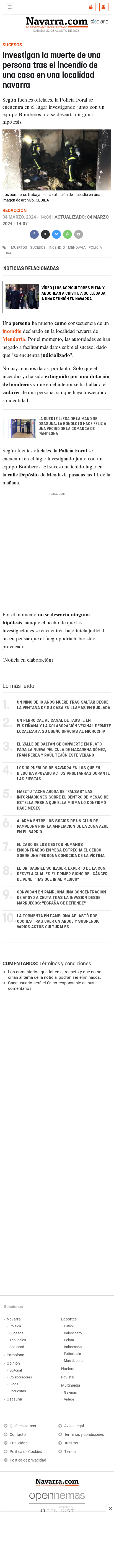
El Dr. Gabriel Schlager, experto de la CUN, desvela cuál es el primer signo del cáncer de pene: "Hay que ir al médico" (62, 874)
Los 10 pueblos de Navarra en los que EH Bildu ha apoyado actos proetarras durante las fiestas (63, 773)
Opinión (13, 1363)
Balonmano (73, 1347)
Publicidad (19, 1443)
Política (15, 1326)
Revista (67, 1377)
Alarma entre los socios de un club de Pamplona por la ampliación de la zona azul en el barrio (62, 826)
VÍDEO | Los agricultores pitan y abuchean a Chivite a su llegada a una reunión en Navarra (73, 293)
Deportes (69, 1319)
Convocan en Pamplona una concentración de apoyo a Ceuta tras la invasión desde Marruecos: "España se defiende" (61, 897)
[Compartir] (34, 233)
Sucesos (16, 1333)
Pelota (69, 1340)
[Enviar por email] (78, 233)
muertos (19, 247)
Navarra (14, 1319)
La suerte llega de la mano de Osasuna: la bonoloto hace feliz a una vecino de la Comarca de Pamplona (72, 426)
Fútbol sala (72, 1354)
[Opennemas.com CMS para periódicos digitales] (57, 1501)
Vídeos (69, 1399)
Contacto (18, 1434)
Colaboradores (20, 1377)
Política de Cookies (26, 1451)
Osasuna (14, 1399)
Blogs (13, 1384)
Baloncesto (73, 1333)
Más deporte (74, 1361)
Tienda (70, 1451)
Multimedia (70, 1385)
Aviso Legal (74, 1426)
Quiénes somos (23, 1426)
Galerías (70, 1392)
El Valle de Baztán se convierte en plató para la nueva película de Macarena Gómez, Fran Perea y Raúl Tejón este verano (61, 749)
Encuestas (17, 1391)
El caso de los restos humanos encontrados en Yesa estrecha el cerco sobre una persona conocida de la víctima (61, 850)
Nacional (68, 1369)
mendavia (77, 247)
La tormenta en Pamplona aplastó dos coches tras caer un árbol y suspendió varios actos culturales (58, 921)
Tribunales (17, 1340)
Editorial (15, 1370)
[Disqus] (55, 1071)
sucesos (38, 247)
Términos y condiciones (65, 963)
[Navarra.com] (56, 22)
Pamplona (15, 1355)
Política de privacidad (28, 1460)
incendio (57, 247)
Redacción (14, 210)
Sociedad (16, 1347)
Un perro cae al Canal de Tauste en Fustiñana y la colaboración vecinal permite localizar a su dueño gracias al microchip (64, 726)
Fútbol (69, 1326)
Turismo (71, 1443)
